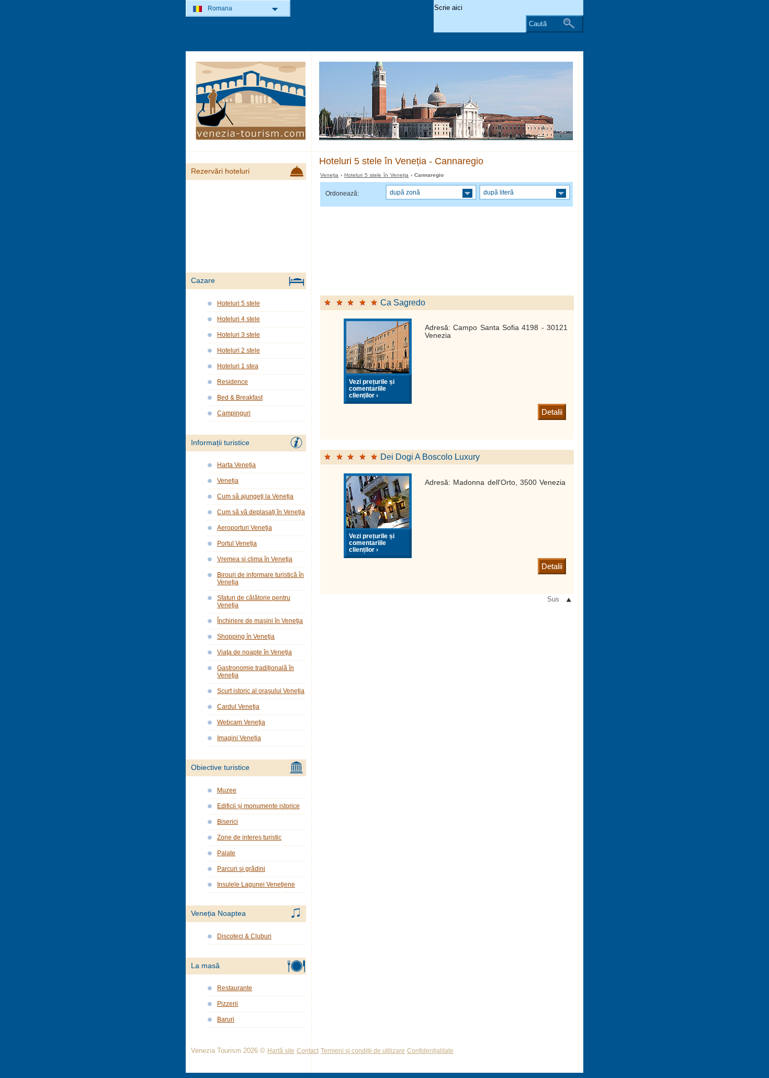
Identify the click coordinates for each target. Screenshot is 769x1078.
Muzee (226, 790)
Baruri (225, 1019)
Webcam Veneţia (241, 722)
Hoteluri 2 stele (238, 350)
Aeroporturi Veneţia (244, 527)
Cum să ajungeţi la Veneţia (255, 496)
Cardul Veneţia (238, 706)
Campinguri (234, 413)
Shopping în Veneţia (246, 636)
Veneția (329, 175)
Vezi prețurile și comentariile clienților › (371, 388)
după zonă (405, 192)
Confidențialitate (430, 1050)
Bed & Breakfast (240, 397)
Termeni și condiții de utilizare (363, 1050)
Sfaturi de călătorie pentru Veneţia (253, 601)
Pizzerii (227, 1003)
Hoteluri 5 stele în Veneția (376, 175)
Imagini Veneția (239, 738)
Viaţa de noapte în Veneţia (254, 652)
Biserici (227, 821)
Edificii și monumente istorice (258, 806)
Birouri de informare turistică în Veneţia (260, 578)
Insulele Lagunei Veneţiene (256, 884)
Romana (220, 8)
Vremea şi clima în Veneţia (254, 559)
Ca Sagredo (402, 302)
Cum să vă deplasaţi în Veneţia (261, 512)
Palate (226, 853)
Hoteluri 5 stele (238, 303)
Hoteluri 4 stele (238, 319)
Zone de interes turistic (249, 837)
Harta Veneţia (236, 465)
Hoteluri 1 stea (237, 366)
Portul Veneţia (237, 543)
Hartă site (281, 1050)
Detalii (551, 411)
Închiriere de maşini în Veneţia (260, 621)
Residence (232, 381)
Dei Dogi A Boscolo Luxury (430, 456)
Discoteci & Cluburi (244, 936)
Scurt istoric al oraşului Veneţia (260, 691)
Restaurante (234, 988)
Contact (308, 1050)
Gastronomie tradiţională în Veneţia (255, 671)
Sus (553, 599)
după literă (498, 192)
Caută (538, 24)
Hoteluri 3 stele (238, 334)
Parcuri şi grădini (241, 868)
